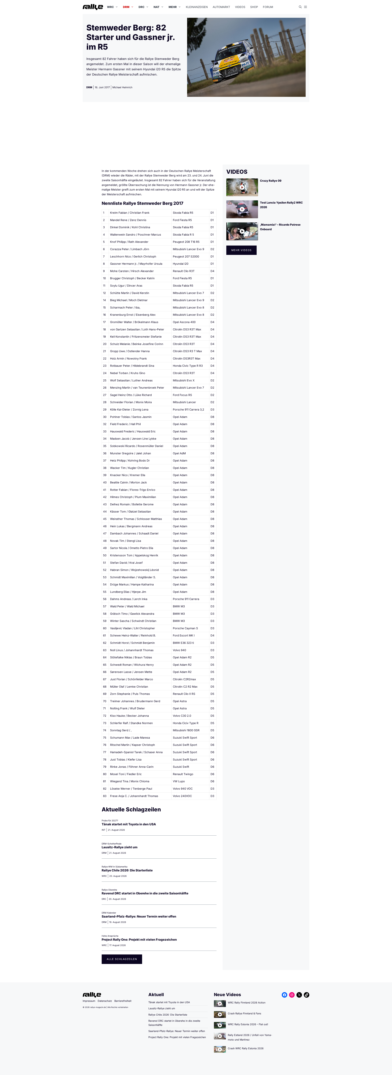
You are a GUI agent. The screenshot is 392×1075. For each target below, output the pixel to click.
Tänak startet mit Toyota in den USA (129, 824)
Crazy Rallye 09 (270, 180)
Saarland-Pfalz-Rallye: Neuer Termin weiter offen (139, 916)
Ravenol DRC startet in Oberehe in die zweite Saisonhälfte (145, 893)
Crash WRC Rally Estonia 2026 (246, 1048)
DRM (126, 7)
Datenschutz (105, 1000)
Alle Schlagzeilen (122, 959)
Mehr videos (241, 250)
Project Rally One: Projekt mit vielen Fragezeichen (139, 939)
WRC (110, 7)
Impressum (89, 1000)
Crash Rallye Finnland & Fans (244, 1013)
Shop (254, 7)
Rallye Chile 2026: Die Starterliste (127, 870)
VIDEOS (236, 171)
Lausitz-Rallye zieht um (120, 847)
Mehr (173, 7)
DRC (141, 7)
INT (103, 830)
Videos (240, 7)
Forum (268, 7)
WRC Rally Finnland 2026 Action (246, 1002)
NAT (156, 7)
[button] (301, 7)
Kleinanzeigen (197, 7)
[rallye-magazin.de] (93, 7)
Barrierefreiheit (122, 1000)
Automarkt (221, 7)
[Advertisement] (196, 133)
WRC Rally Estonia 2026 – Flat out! (248, 1024)
